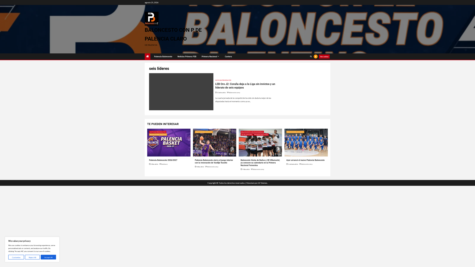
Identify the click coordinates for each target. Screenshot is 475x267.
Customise (16, 257)
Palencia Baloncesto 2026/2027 (163, 160)
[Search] (310, 56)
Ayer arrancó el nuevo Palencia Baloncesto (305, 160)
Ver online (324, 57)
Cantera (228, 56)
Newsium (250, 183)
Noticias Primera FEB (187, 56)
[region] (32, 249)
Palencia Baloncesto (163, 56)
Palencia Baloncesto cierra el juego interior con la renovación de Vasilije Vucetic (214, 161)
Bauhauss (164, 164)
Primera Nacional (209, 56)
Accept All (48, 257)
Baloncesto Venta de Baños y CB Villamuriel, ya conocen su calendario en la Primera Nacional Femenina (260, 163)
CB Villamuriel (247, 134)
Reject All (32, 257)
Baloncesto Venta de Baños (252, 132)
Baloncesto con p (234, 92)
